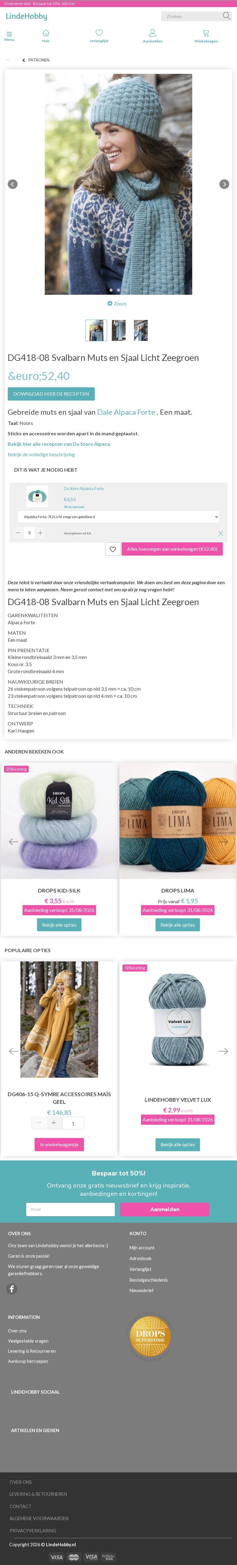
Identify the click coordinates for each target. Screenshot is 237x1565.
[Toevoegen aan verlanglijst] (113, 549)
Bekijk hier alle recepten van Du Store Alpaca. (59, 444)
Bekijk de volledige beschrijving (41, 454)
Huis (46, 40)
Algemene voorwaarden (39, 1518)
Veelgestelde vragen (28, 1340)
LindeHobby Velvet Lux (178, 1099)
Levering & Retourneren (32, 1351)
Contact (20, 1506)
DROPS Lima (177, 890)
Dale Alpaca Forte (126, 411)
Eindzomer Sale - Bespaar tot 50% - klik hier (40, 3)
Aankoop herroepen (28, 1361)
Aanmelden (152, 41)
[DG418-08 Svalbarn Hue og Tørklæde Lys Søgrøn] (118, 184)
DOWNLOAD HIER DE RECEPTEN (51, 394)
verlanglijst (99, 40)
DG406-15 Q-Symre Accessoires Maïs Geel (59, 1098)
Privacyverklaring (33, 1530)
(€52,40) (172, 549)
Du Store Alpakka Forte (84, 488)
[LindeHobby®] (26, 15)
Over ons (17, 1330)
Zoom (120, 303)
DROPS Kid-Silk (59, 890)
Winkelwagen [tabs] (206, 41)
